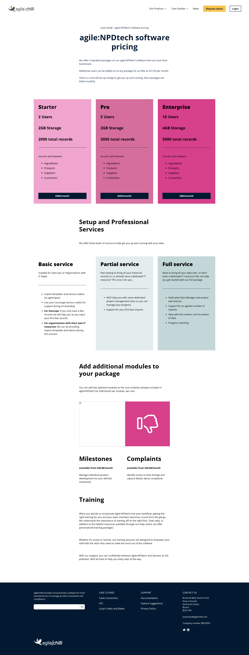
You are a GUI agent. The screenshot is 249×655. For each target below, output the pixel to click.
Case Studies (178, 8)
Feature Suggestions (152, 603)
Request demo (214, 8)
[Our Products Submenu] (165, 8)
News (196, 8)
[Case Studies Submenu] (187, 8)
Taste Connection (108, 598)
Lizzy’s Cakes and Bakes (112, 608)
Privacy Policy (148, 608)
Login (235, 8)
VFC (101, 603)
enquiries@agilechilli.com (195, 616)
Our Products (156, 8)
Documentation (149, 598)
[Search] (82, 606)
